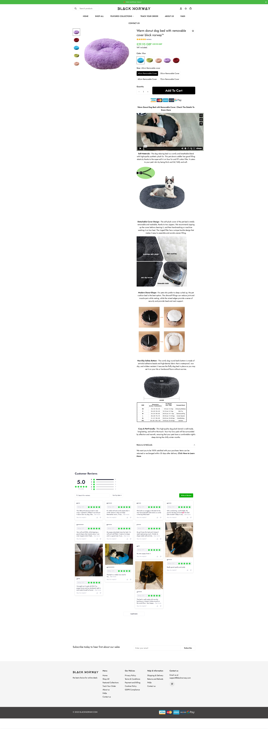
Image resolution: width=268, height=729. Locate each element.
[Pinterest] (172, 684)
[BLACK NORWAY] (134, 8)
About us (169, 16)
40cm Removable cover (147, 73)
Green (149, 60)
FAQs (182, 16)
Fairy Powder (158, 60)
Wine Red (176, 60)
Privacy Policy (130, 675)
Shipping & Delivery (155, 675)
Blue (140, 60)
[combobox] (117, 495)
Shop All (99, 16)
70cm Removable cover (169, 79)
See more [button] (97, 514)
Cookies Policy (131, 686)
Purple (167, 60)
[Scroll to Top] (264, 717)
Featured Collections (121, 16)
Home (85, 16)
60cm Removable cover (147, 79)
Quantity (140, 86)
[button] (190, 8)
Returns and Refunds (155, 679)
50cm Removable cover (169, 73)
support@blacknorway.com (180, 678)
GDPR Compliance (132, 689)
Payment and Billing (132, 682)
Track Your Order (149, 16)
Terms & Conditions (132, 679)
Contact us (134, 23)
